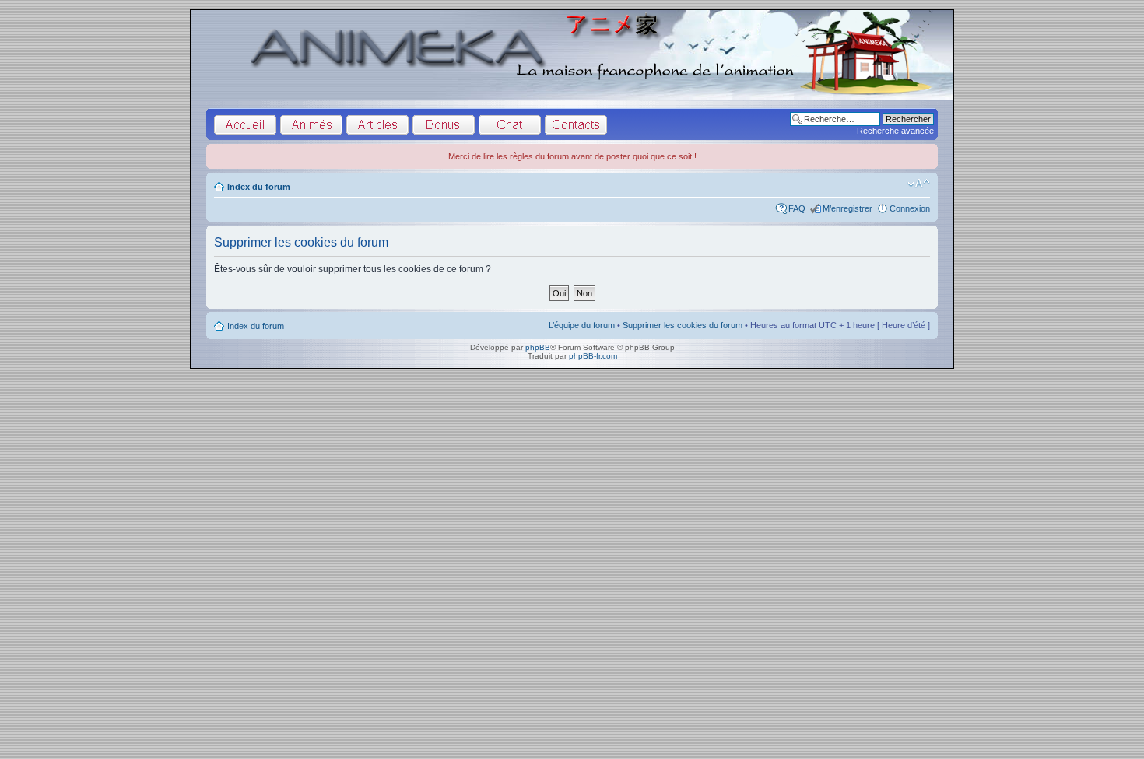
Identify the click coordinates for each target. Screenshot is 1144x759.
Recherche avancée (895, 130)
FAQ (796, 208)
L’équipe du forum (582, 325)
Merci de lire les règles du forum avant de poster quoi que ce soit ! (572, 156)
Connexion (910, 208)
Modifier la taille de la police (918, 184)
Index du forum (258, 186)
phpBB (537, 347)
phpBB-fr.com (593, 356)
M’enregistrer (847, 208)
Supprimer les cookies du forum (682, 325)
